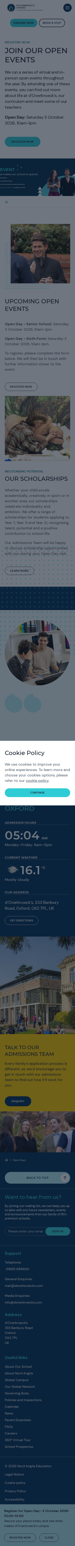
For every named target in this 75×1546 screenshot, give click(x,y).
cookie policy (37, 780)
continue (37, 792)
